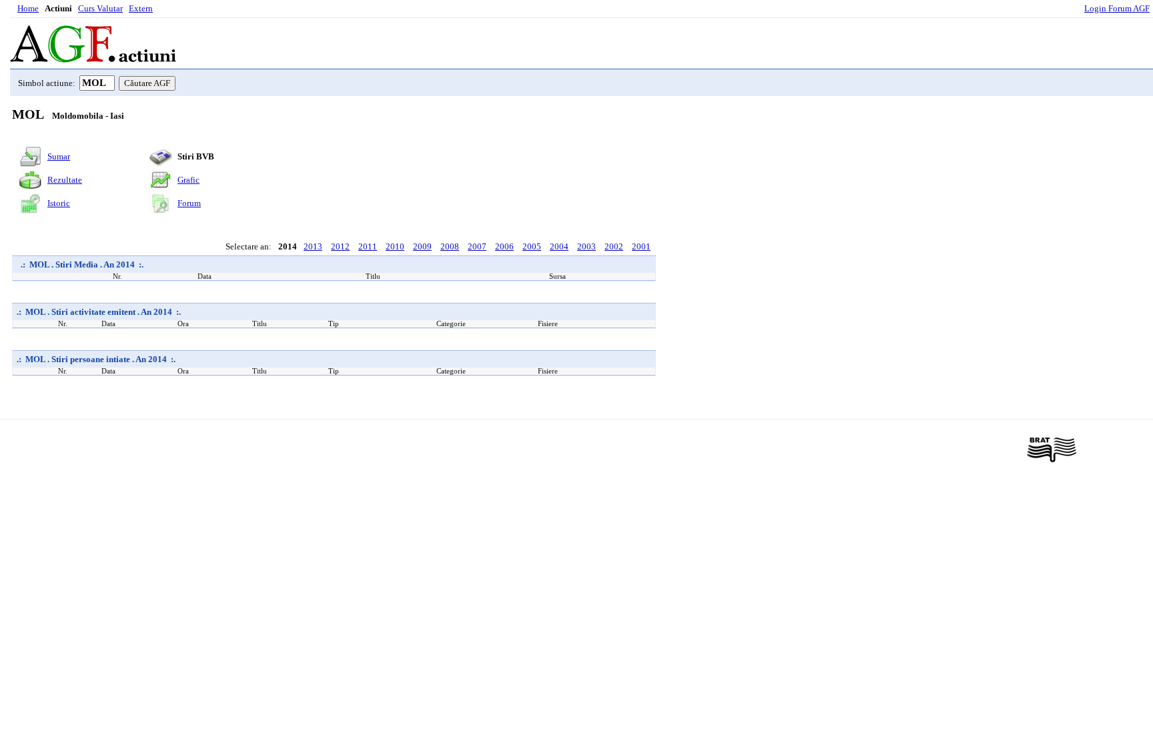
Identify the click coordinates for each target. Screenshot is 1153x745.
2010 (395, 246)
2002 (614, 246)
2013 (313, 246)
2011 (367, 246)
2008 (449, 246)
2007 (477, 246)
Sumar (58, 156)
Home (28, 8)
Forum (189, 203)
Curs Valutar (100, 8)
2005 (531, 246)
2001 (641, 246)
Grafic (188, 180)
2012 (340, 246)
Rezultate (64, 180)
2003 (586, 246)
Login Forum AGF (1117, 8)
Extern (141, 8)
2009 (422, 246)
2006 (504, 246)
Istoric (58, 203)
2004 (559, 246)
